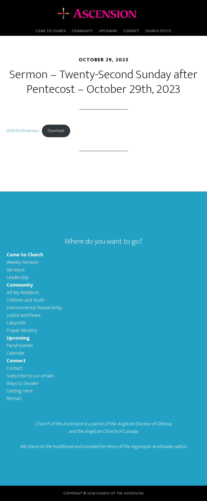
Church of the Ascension (103, 13)
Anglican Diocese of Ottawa (144, 424)
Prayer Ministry (22, 330)
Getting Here (20, 391)
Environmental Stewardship (34, 307)
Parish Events (20, 345)
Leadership (18, 277)
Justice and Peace (24, 315)
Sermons (16, 270)
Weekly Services (23, 262)
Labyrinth (16, 323)
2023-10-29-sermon (23, 130)
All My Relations (23, 292)
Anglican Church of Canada (111, 431)
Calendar (16, 353)
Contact (14, 368)
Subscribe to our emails (30, 376)
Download (56, 130)
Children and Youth (25, 300)
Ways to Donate (22, 383)
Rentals (14, 398)
